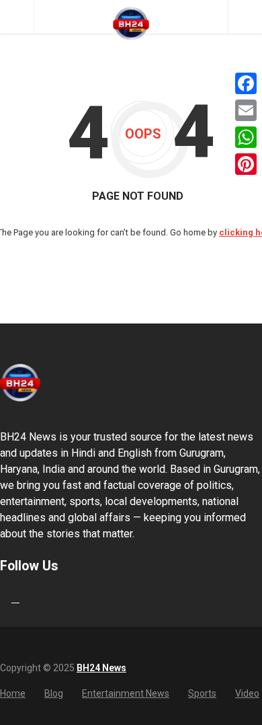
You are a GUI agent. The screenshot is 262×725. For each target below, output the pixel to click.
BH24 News (101, 667)
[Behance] (15, 598)
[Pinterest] (245, 164)
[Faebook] (2, 598)
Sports (202, 693)
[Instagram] (29, 598)
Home (13, 693)
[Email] (245, 110)
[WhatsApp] (245, 137)
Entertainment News (125, 693)
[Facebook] (245, 83)
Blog (53, 693)
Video (247, 693)
